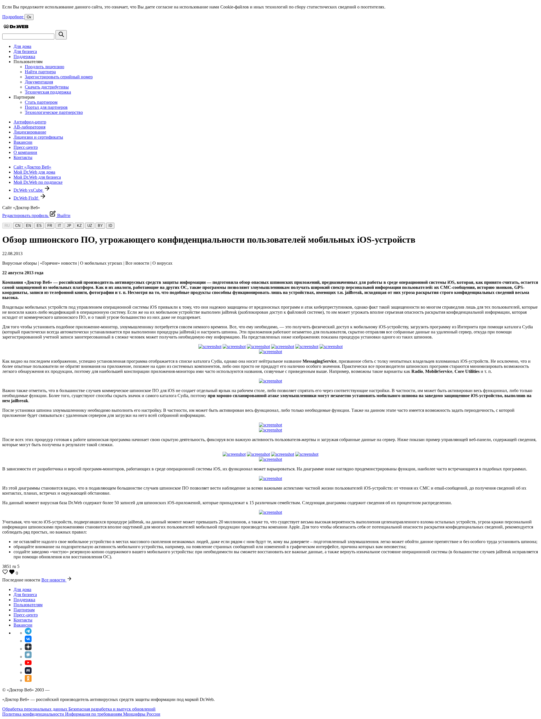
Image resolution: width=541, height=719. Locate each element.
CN (17, 226)
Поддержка (24, 56)
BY (100, 226)
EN (28, 226)
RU (7, 226)
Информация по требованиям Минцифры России (112, 714)
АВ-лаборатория (29, 127)
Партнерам (24, 609)
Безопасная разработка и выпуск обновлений (112, 709)
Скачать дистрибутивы (47, 87)
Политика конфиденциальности (33, 714)
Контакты (23, 157)
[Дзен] (28, 648)
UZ (89, 226)
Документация (39, 81)
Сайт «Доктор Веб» (32, 167)
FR (49, 226)
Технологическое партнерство (54, 112)
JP (69, 226)
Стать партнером (41, 102)
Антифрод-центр (30, 122)
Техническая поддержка (48, 92)
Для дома (22, 46)
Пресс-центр (26, 147)
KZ (79, 226)
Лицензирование (30, 132)
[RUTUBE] (28, 672)
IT (59, 226)
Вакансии (23, 142)
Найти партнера (40, 71)
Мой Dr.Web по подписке (38, 182)
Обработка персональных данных (35, 709)
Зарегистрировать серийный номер (59, 76)
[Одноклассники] (28, 680)
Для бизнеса (25, 51)
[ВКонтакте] (28, 640)
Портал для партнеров (46, 107)
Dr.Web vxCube (29, 190)
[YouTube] (28, 664)
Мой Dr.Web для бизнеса (37, 177)
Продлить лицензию (44, 66)
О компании (25, 152)
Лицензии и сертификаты (38, 137)
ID (110, 226)
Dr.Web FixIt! (26, 198)
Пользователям (28, 604)
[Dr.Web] (15, 27)
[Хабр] (28, 656)
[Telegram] (28, 632)
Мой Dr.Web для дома (34, 172)
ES (39, 226)
